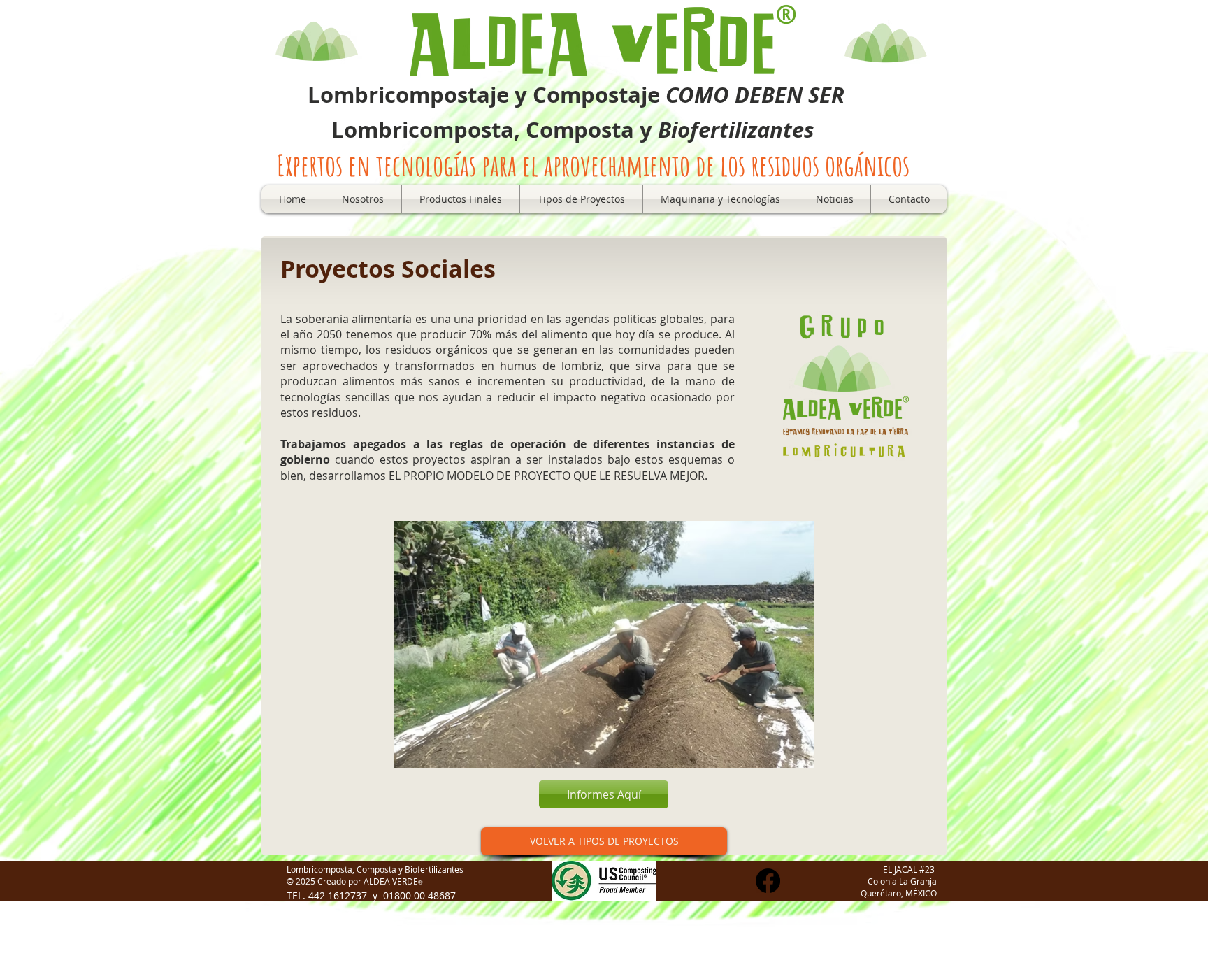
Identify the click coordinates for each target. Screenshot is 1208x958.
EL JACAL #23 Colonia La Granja (902, 875)
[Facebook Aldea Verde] (768, 880)
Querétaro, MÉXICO (899, 893)
